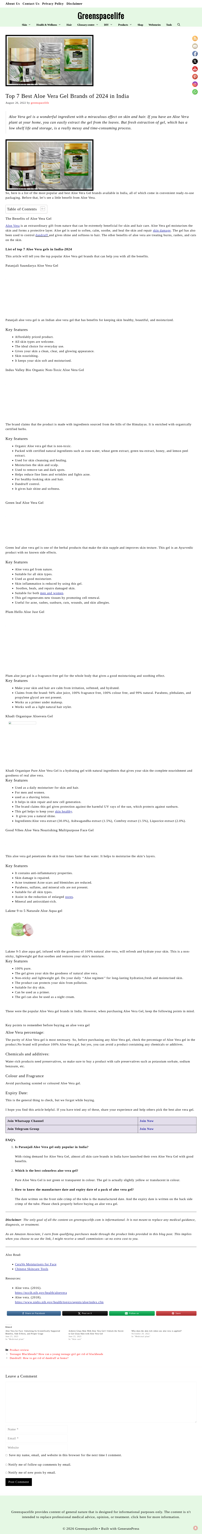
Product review (19, 1349)
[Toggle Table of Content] (41, 208)
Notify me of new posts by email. (32, 1472)
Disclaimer (74, 3)
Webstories (155, 24)
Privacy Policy (53, 3)
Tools (169, 24)
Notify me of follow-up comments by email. (39, 1464)
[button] (179, 25)
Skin (24, 24)
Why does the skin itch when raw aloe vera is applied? (157, 1331)
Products (123, 24)
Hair (69, 24)
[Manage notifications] (195, 1528)
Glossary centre (85, 24)
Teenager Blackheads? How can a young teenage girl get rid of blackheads (56, 1354)
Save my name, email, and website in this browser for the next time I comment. (65, 1455)
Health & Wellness (46, 24)
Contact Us (31, 3)
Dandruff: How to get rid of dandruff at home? (39, 1358)
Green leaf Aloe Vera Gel (24, 502)
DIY (106, 24)
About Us (12, 3)
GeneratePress (128, 1528)
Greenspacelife (101, 15)
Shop (140, 24)
